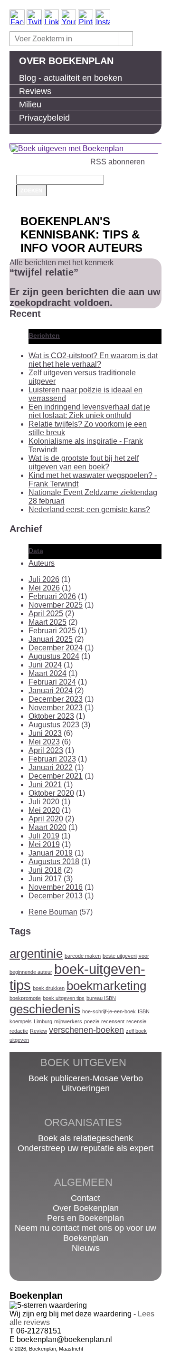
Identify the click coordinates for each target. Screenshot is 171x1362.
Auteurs (41, 563)
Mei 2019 (44, 844)
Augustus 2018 (53, 861)
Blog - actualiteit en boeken (70, 78)
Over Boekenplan (66, 61)
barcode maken (83, 956)
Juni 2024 (45, 665)
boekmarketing (106, 986)
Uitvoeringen (86, 1088)
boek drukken (49, 988)
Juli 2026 (43, 579)
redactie (19, 1031)
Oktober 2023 (51, 716)
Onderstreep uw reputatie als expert (85, 1148)
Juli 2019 (43, 836)
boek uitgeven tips (64, 998)
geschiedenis (45, 1009)
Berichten (44, 335)
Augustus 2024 (53, 656)
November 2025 (55, 605)
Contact (85, 1198)
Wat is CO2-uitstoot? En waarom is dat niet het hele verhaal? (93, 360)
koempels (21, 1021)
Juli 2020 (43, 802)
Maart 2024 (47, 673)
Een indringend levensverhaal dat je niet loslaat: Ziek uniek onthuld (89, 411)
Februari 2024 (52, 682)
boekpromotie (25, 998)
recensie (136, 1021)
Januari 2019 (50, 853)
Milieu (30, 104)
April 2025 (45, 614)
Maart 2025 (47, 622)
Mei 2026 (44, 588)
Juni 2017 (45, 879)
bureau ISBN (101, 998)
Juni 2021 (45, 785)
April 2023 (45, 750)
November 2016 (55, 887)
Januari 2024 (50, 690)
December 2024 (55, 648)
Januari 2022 (50, 767)
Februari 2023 (52, 759)
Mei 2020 (44, 810)
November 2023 (55, 708)
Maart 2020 (47, 827)
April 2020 (45, 819)
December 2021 (55, 776)
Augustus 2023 (53, 725)
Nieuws (86, 1248)
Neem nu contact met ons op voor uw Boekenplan (85, 1233)
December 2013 (55, 896)
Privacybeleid (44, 118)
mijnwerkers (68, 1021)
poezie (91, 1021)
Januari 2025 (50, 639)
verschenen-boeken (86, 1030)
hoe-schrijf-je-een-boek (109, 1011)
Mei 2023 (44, 742)
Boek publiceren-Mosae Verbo (85, 1078)
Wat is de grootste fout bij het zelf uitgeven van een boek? (83, 462)
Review (38, 1031)
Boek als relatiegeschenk (85, 1138)
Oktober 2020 (51, 793)
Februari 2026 (52, 596)
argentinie (36, 953)
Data (35, 550)
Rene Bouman (52, 912)
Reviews (35, 91)
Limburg (43, 1021)
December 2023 (55, 699)
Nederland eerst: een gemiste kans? (89, 509)
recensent (112, 1021)
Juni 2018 (45, 870)
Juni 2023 (45, 733)
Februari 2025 (52, 631)
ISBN (144, 1011)
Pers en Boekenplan (85, 1218)
